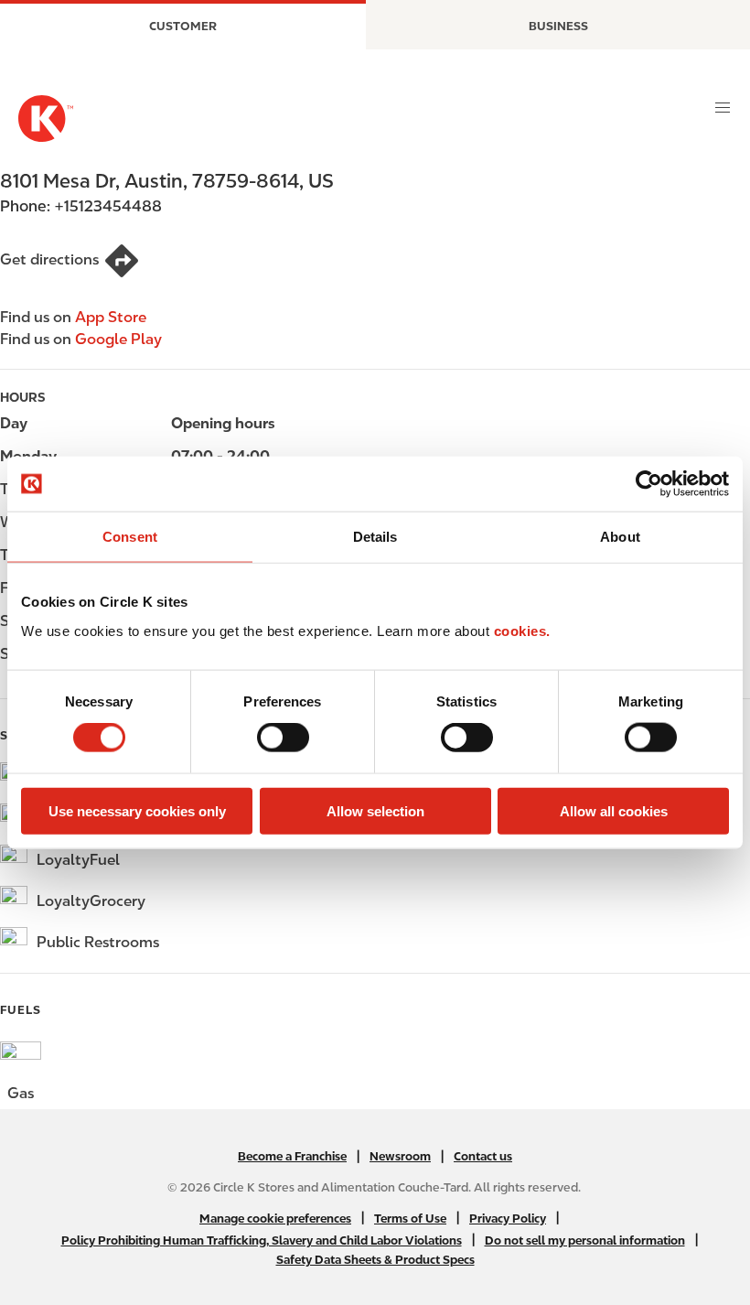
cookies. (522, 630)
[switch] (283, 737)
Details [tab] (375, 537)
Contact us (483, 1156)
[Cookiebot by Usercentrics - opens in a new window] (649, 484)
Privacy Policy (507, 1218)
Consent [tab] (129, 537)
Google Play (118, 339)
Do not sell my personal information (585, 1240)
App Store (110, 317)
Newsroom (400, 1156)
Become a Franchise (292, 1156)
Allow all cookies (614, 810)
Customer (183, 26)
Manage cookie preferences (275, 1218)
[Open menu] (722, 108)
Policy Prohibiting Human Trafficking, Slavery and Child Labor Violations (261, 1240)
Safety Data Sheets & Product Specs (375, 1260)
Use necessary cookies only (137, 810)
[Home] (45, 118)
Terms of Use (410, 1218)
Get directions (49, 259)
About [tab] (620, 537)
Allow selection (375, 810)
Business (558, 26)
